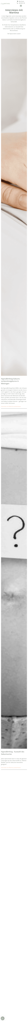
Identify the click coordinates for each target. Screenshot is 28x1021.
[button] (21, 6)
